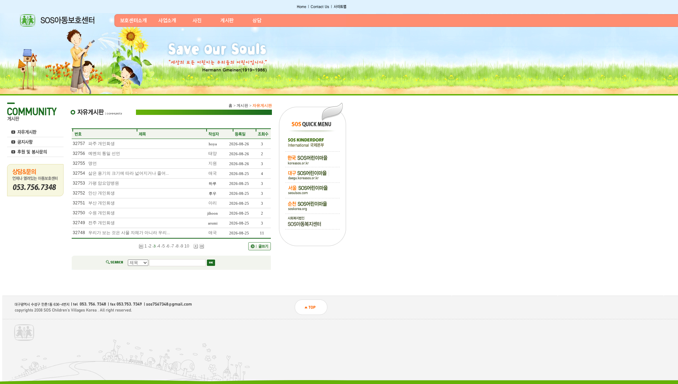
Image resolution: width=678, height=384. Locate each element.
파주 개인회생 (101, 143)
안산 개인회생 (101, 193)
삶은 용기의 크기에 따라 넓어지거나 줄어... (128, 173)
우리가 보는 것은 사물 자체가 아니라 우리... (129, 232)
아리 (212, 202)
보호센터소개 (133, 20)
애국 (212, 173)
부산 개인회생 (101, 202)
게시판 (227, 20)
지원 (212, 163)
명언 (92, 163)
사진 (196, 20)
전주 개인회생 (101, 222)
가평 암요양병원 (103, 183)
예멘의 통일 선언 (104, 153)
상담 (256, 20)
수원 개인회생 (101, 212)
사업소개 (167, 20)
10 (186, 246)
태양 (212, 153)
